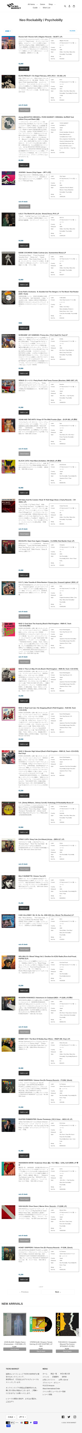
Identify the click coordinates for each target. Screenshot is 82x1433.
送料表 (64, 1377)
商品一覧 (54, 1374)
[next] (78, 1332)
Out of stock (24, 110)
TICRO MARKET (71, 1422)
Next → (58, 1292)
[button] (8, 31)
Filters (72, 31)
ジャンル (46, 1377)
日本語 (10, 1417)
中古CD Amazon (48, 1385)
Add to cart (24, 69)
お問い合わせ (63, 1380)
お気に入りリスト (49, 1380)
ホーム (45, 1374)
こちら (8, 1401)
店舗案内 (55, 1377)
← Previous (24, 1292)
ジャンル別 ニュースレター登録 (54, 1391)
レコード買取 (47, 1394)
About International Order (51, 1388)
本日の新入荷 (65, 1374)
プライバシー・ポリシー (51, 1383)
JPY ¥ (21, 1417)
